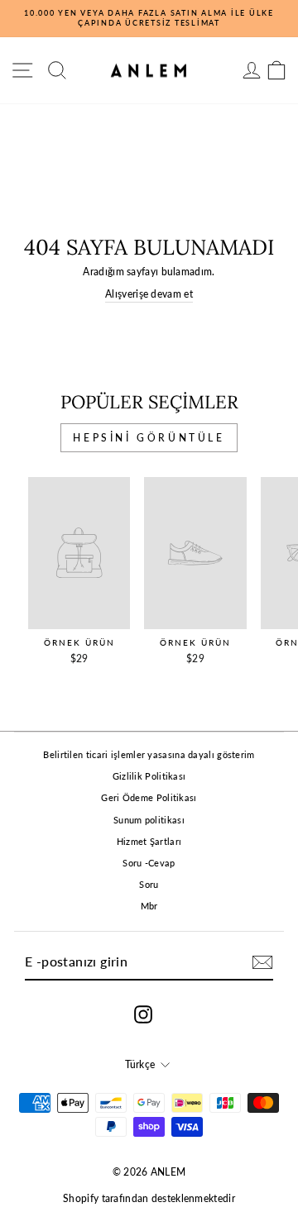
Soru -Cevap (149, 862)
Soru (148, 884)
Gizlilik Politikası (149, 776)
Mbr (149, 905)
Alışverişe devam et (149, 294)
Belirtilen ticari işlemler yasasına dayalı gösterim (148, 754)
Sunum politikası (149, 819)
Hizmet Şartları (149, 841)
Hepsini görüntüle (148, 438)
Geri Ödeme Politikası (148, 797)
